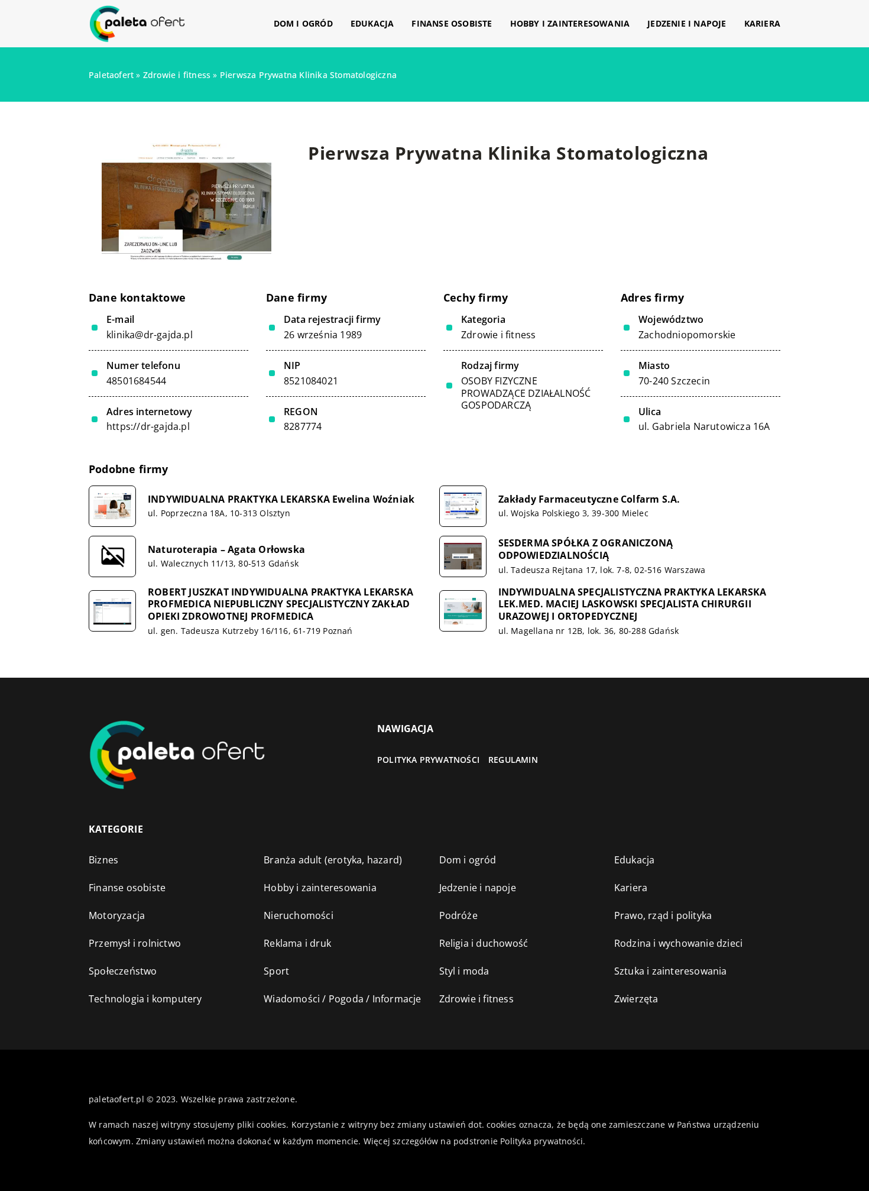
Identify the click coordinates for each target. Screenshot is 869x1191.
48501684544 (136, 381)
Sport (276, 971)
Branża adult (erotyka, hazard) (333, 859)
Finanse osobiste (451, 23)
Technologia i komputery (145, 998)
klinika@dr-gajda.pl (149, 335)
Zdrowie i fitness (498, 334)
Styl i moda (464, 971)
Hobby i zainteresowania (570, 23)
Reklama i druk (297, 943)
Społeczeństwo (123, 971)
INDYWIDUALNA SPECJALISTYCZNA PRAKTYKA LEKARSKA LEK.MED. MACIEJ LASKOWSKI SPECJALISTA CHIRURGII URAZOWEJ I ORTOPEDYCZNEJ (632, 604)
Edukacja (372, 23)
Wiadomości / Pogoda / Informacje (342, 998)
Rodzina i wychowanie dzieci (678, 943)
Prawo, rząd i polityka (663, 915)
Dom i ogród (303, 23)
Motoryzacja (117, 915)
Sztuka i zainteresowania (670, 971)
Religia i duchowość (483, 943)
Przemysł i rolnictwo (135, 943)
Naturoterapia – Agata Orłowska (226, 549)
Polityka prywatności (428, 759)
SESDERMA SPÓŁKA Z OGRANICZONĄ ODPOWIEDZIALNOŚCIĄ (585, 549)
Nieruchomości (298, 915)
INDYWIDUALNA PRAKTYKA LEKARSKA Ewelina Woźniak (281, 499)
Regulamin (513, 759)
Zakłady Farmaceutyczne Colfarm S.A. (589, 499)
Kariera (762, 23)
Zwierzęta (636, 998)
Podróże (458, 915)
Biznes (103, 859)
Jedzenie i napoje (686, 23)
